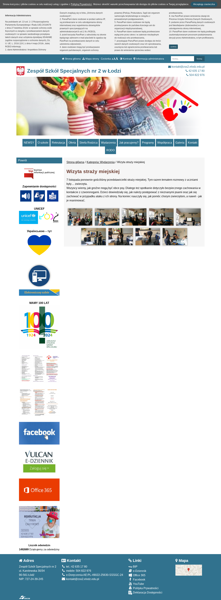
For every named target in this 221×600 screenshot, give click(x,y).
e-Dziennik (139, 570)
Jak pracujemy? (128, 142)
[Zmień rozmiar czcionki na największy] (117, 58)
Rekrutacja (58, 142)
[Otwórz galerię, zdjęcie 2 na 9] (107, 217)
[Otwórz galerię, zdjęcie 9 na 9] (175, 236)
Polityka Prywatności (145, 588)
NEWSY (29, 142)
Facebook (138, 579)
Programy (148, 142)
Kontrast (127, 58)
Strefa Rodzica (88, 142)
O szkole (43, 142)
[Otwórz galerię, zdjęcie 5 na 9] (188, 217)
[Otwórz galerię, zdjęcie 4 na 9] (161, 217)
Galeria (179, 142)
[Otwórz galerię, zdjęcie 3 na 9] (134, 217)
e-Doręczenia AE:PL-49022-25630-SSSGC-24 (94, 574)
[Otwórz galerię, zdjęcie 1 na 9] (80, 217)
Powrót (22, 160)
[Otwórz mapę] (188, 569)
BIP (134, 566)
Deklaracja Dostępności (147, 592)
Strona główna (72, 58)
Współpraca (164, 142)
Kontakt (192, 142)
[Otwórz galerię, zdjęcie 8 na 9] (148, 236)
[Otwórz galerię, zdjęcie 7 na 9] (120, 236)
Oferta (72, 142)
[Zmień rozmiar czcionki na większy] (114, 58)
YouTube (138, 583)
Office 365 (138, 575)
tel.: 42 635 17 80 (76, 566)
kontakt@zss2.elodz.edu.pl (188, 66)
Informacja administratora (149, 58)
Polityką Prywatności (81, 4)
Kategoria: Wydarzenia (101, 162)
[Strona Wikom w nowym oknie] (24, 597)
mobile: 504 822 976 (78, 570)
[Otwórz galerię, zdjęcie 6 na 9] (93, 236)
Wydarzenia (108, 142)
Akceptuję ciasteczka (204, 4)
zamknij (173, 47)
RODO (110, 150)
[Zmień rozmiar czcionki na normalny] (112, 58)
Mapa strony (92, 58)
